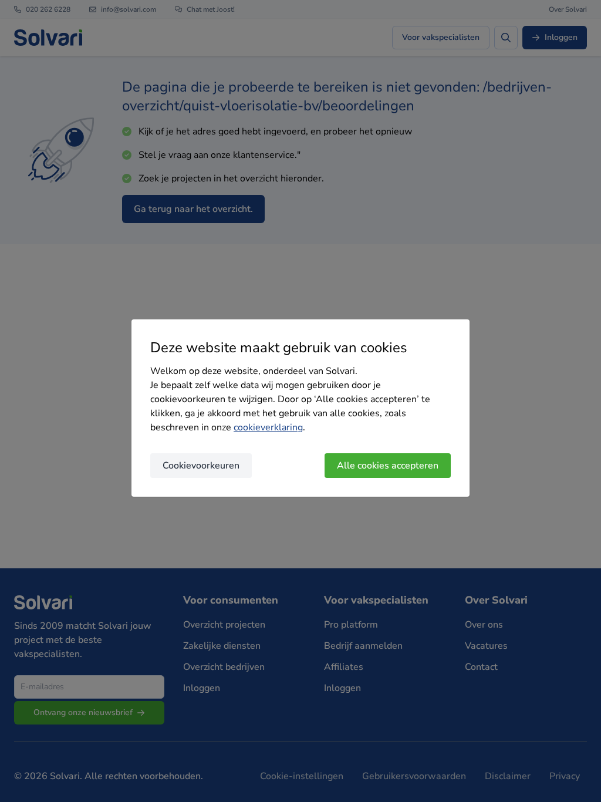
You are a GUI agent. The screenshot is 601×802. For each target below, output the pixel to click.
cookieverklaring (268, 427)
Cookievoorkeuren (201, 465)
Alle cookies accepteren (387, 465)
